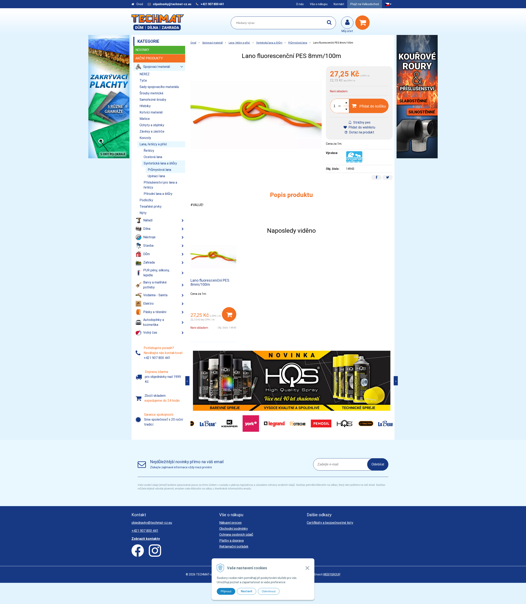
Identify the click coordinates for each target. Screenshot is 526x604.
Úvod (139, 4)
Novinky (142, 50)
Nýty (143, 213)
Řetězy (149, 151)
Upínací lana (156, 176)
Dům (146, 254)
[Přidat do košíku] (229, 314)
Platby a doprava (231, 541)
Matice (145, 119)
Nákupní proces (230, 523)
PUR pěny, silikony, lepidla (156, 272)
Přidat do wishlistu (361, 127)
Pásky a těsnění (154, 312)
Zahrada (149, 262)
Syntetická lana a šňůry (269, 42)
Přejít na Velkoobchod (364, 4)
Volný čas (150, 332)
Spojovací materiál (212, 42)
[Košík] (363, 22)
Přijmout (226, 591)
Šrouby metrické (151, 93)
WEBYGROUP (331, 574)
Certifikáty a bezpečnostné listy (330, 523)
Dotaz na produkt (361, 132)
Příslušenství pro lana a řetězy (160, 185)
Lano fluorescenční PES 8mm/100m (209, 282)
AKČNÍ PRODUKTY (149, 58)
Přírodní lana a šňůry (158, 194)
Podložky (146, 200)
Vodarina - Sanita (155, 295)
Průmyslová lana (297, 42)
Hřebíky (145, 106)
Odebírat (377, 464)
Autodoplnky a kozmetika (153, 322)
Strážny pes (361, 122)
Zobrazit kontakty (146, 539)
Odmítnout (269, 591)
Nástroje (149, 237)
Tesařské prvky (150, 206)
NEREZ (145, 74)
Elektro (148, 303)
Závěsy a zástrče (152, 131)
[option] (291, 381)
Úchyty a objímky (152, 125)
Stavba (148, 246)
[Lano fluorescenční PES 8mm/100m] (256, 115)
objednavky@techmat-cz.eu (172, 4)
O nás (300, 4)
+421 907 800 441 (212, 4)
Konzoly (145, 138)
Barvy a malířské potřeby (155, 284)
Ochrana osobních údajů (236, 535)
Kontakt (339, 4)
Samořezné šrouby (153, 100)
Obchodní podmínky (233, 529)
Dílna (146, 229)
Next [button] (396, 380)
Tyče (143, 80)
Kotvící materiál (151, 112)
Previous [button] (187, 380)
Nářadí (147, 220)
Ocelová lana (153, 157)
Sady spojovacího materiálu (159, 87)
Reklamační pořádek (233, 546)
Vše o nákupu (319, 4)
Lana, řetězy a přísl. (239, 42)
